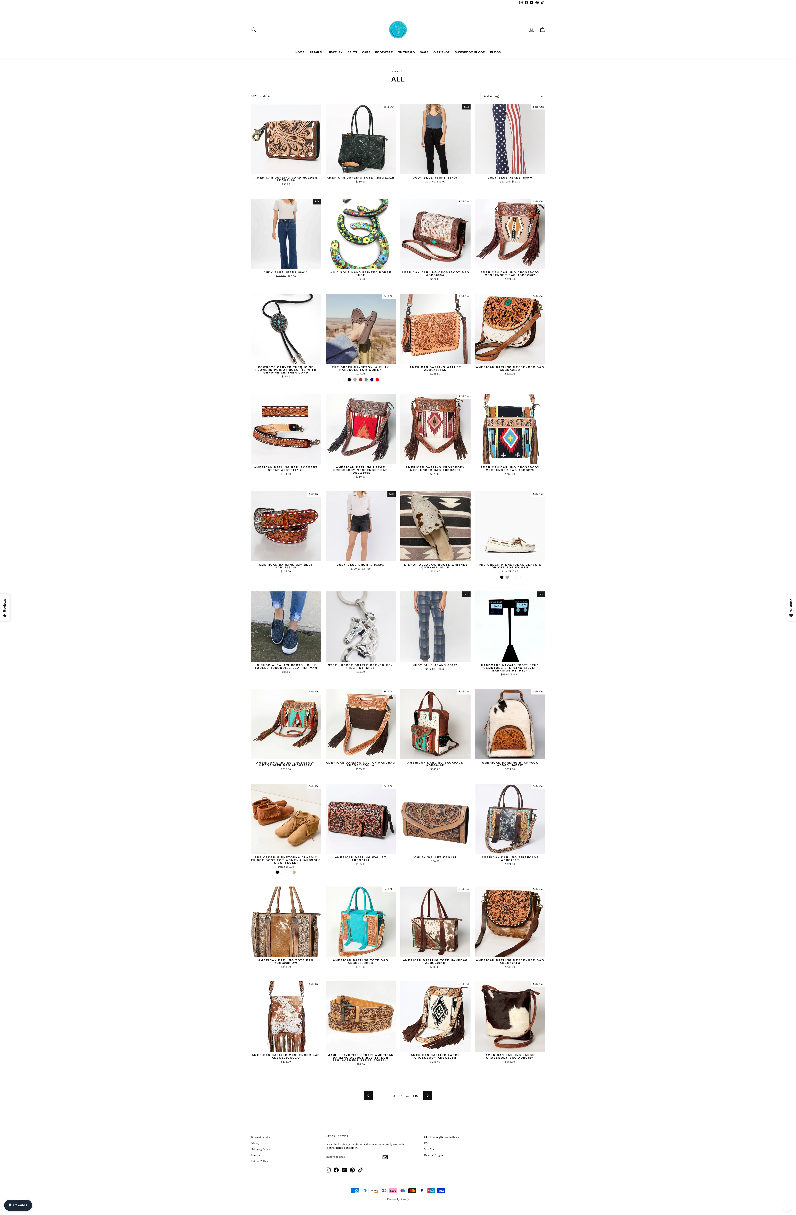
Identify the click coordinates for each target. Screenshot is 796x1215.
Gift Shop (441, 52)
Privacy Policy (259, 1143)
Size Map (429, 1149)
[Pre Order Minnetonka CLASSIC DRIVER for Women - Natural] (513, 577)
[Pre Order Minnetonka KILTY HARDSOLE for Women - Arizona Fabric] (344, 380)
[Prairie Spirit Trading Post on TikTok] (360, 1170)
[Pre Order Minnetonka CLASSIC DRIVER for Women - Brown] (507, 577)
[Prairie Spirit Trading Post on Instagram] (328, 1170)
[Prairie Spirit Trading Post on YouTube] (344, 1170)
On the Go (406, 52)
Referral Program (434, 1155)
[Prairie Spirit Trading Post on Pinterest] (352, 1170)
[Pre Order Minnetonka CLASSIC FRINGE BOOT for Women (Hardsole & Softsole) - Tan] (294, 872)
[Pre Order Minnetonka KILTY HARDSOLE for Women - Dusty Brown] (361, 380)
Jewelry (335, 52)
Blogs (495, 52)
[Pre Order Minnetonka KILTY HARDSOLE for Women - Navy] (372, 380)
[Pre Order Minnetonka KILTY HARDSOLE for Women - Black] (349, 380)
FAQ (426, 1143)
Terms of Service (261, 1137)
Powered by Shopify (398, 1199)
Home (299, 52)
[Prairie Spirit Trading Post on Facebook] (336, 1170)
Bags (424, 52)
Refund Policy (259, 1161)
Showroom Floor (470, 52)
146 (415, 1095)
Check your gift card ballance (442, 1137)
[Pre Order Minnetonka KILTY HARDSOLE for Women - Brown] (355, 380)
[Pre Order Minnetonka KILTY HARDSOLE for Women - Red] (377, 380)
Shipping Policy (260, 1149)
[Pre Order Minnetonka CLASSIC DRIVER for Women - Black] (502, 577)
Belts (352, 52)
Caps (366, 52)
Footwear (384, 52)
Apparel (316, 52)
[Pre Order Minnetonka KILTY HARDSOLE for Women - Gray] (366, 380)
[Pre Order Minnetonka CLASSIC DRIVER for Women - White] (519, 577)
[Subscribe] (385, 1157)
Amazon (256, 1155)
